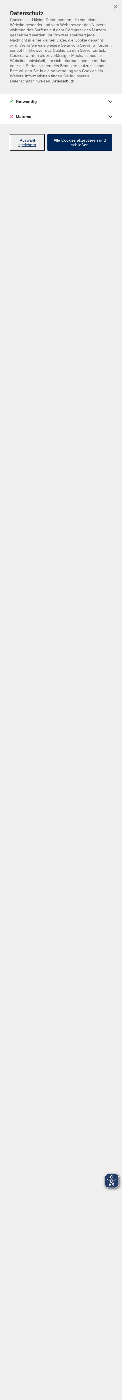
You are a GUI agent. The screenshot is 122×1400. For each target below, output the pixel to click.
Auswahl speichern (27, 142)
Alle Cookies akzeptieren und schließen (80, 142)
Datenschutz (62, 81)
